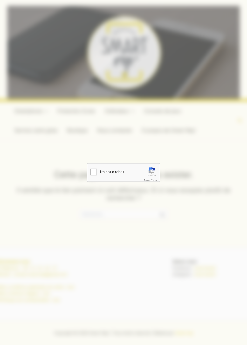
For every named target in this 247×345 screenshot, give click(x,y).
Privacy (147, 180)
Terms (154, 180)
